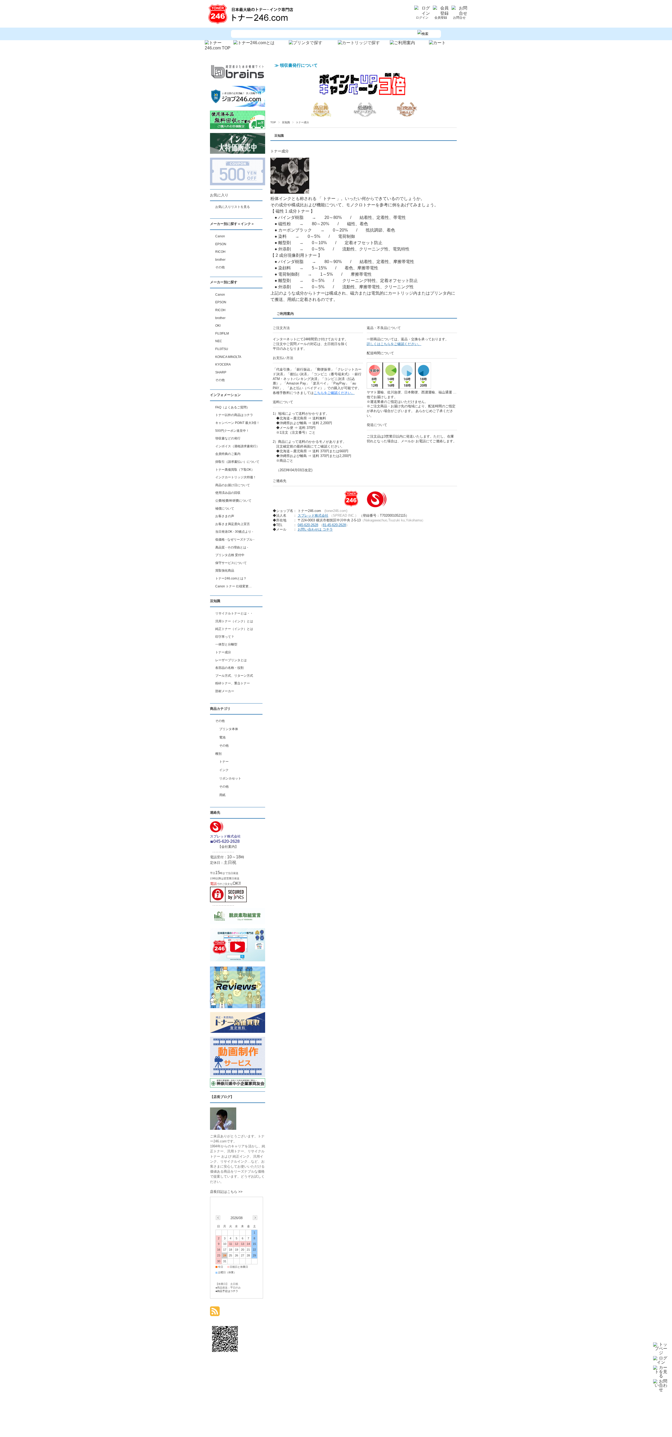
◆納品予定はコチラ (227, 1291)
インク (224, 770)
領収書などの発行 (227, 438)
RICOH (220, 252)
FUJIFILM (222, 333)
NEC (218, 341)
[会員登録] (441, 13)
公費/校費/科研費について (233, 500)
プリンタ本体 (228, 729)
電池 (222, 737)
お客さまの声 (224, 516)
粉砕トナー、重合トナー (232, 683)
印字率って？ (224, 637)
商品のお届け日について (232, 485)
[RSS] (215, 1313)
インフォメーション (225, 395)
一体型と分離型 (226, 644)
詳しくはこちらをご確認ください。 (394, 344)
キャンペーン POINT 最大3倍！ (237, 423)
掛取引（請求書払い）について (237, 462)
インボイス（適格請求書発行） (237, 446)
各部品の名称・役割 (229, 668)
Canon (220, 236)
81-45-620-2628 (334, 525)
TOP (273, 122)
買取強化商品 (224, 570)
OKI (217, 325)
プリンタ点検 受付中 (229, 555)
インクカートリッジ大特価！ (235, 477)
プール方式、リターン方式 (234, 676)
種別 (218, 754)
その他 (220, 267)
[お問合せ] (459, 13)
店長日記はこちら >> (226, 1192)
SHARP (220, 372)
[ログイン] (422, 13)
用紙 (222, 795)
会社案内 (228, 847)
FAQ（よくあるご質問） (232, 407)
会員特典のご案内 (227, 454)
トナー (224, 761)
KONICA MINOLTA (228, 357)
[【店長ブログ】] (223, 1128)
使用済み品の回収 (227, 493)
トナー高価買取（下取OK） (234, 469)
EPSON (220, 244)
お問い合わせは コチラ (315, 529)
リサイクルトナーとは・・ (234, 613)
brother (220, 259)
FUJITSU (221, 349)
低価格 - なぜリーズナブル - (234, 539)
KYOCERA (223, 364)
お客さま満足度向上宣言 (232, 524)
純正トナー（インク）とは (234, 629)
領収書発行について (299, 65)
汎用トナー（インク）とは (234, 621)
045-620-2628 (308, 525)
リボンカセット (230, 778)
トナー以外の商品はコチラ (234, 415)
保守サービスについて (231, 563)
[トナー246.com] (252, 24)
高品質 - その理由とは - (231, 547)
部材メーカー (224, 691)
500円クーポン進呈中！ (232, 431)
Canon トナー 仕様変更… (233, 586)
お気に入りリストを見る (232, 207)
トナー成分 (279, 151)
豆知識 (286, 122)
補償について (224, 508)
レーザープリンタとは (231, 660)
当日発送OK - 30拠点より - (234, 531)
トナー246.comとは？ (230, 578)
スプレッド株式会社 (313, 515)
